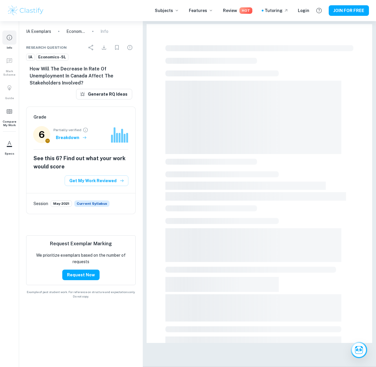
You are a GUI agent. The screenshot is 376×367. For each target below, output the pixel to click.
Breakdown (67, 137)
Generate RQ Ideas (107, 94)
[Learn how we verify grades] (85, 130)
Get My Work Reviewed (93, 180)
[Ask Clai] (359, 350)
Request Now (81, 275)
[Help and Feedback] (319, 11)
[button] (9, 40)
